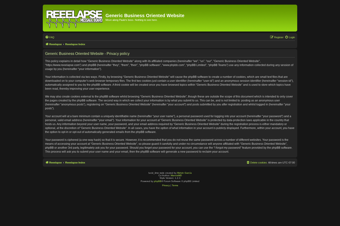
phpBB (157, 181)
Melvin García (184, 173)
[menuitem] (49, 37)
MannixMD (176, 175)
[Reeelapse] (74, 18)
